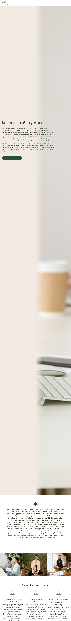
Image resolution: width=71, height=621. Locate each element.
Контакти (60, 2)
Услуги (30, 2)
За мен (37, 2)
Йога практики (44, 2)
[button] (12, 158)
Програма (53, 2)
